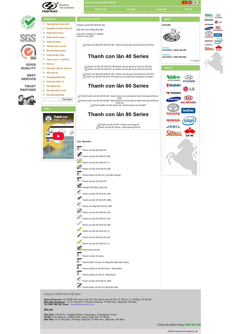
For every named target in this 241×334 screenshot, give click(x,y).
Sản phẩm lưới (53, 86)
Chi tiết (196, 61)
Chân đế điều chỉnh (55, 55)
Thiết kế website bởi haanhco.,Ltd (183, 331)
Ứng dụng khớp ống (56, 77)
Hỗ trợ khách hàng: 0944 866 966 (100, 2)
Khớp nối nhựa (53, 42)
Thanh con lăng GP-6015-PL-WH (97, 206)
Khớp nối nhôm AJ (55, 82)
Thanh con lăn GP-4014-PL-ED (96, 237)
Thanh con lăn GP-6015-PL (94, 181)
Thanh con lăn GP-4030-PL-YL (96, 163)
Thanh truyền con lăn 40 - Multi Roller (99, 275)
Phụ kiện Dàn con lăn (56, 90)
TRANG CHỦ (101, 9)
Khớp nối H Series (55, 33)
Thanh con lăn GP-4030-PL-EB (96, 156)
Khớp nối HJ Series (56, 37)
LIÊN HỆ (188, 9)
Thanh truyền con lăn (56, 46)
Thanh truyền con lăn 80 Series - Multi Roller (102, 268)
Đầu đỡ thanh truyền (56, 51)
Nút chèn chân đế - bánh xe (59, 68)
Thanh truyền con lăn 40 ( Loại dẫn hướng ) (101, 175)
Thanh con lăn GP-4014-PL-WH (96, 225)
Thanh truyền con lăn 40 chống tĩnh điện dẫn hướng (105, 262)
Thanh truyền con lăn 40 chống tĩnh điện (100, 287)
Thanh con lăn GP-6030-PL (94, 150)
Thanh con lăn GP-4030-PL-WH (96, 169)
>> (191, 61)
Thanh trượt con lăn (91, 250)
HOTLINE (166, 25)
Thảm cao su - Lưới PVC (58, 59)
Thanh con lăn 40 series (93, 256)
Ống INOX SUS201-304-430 (59, 28)
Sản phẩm (131, 9)
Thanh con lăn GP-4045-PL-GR (96, 212)
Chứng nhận (161, 9)
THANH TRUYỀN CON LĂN (94, 187)
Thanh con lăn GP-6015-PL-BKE (96, 200)
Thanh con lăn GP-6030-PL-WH (96, 194)
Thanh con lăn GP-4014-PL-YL (96, 231)
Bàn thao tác (52, 73)
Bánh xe (50, 64)
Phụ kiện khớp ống (55, 95)
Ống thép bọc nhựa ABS (58, 24)
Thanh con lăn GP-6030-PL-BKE (96, 281)
